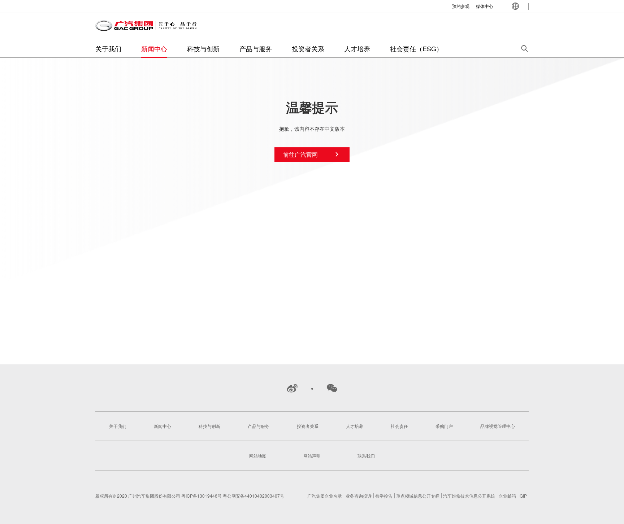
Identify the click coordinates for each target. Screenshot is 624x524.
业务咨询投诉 (359, 496)
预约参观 (460, 6)
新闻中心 (154, 48)
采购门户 (444, 426)
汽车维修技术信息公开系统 (469, 496)
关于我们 (108, 48)
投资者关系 (308, 48)
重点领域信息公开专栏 (417, 496)
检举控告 (384, 496)
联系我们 (366, 455)
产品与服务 (255, 48)
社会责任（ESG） (416, 48)
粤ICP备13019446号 (202, 496)
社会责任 (399, 426)
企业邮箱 (507, 496)
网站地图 (257, 455)
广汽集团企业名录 (324, 496)
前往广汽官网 (300, 154)
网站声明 (312, 455)
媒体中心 (484, 6)
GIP (523, 496)
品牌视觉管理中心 (497, 426)
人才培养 (357, 48)
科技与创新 (203, 48)
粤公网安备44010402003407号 (253, 496)
